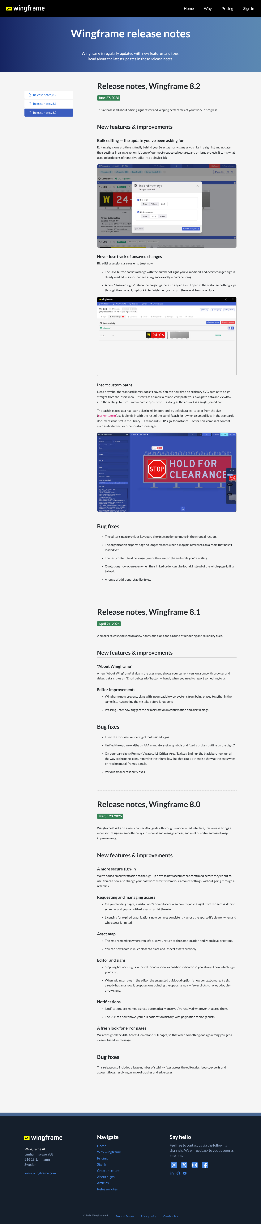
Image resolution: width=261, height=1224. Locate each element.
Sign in (248, 8)
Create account (108, 1170)
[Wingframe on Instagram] (194, 1165)
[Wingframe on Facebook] (205, 1165)
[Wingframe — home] (43, 8)
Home (189, 8)
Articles (103, 1183)
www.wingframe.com (40, 1173)
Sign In (102, 1164)
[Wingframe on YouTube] (184, 1173)
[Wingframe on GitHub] (178, 1173)
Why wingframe (109, 1152)
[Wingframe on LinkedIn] (172, 1173)
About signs (106, 1177)
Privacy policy (148, 1216)
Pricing (227, 8)
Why (208, 8)
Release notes (107, 1189)
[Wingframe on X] (184, 1165)
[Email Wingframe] (174, 1165)
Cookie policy (170, 1216)
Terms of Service (125, 1216)
